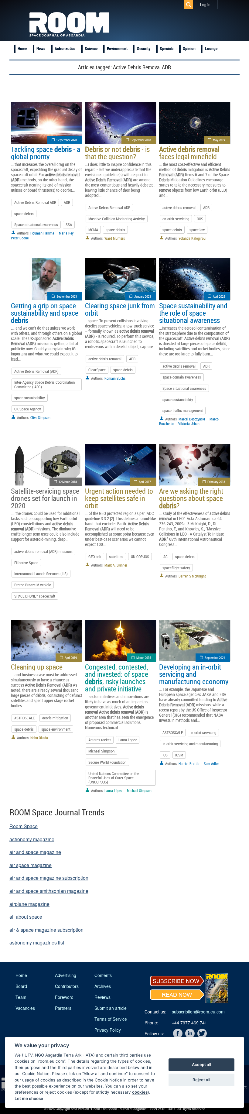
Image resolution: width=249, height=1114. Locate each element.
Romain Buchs (114, 378)
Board (21, 986)
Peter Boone (20, 237)
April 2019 (71, 657)
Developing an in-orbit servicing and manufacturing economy (193, 674)
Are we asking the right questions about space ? (191, 498)
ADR (67, 202)
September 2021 (215, 657)
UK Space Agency (27, 409)
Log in (205, 4)
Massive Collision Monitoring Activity (116, 218)
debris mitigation (55, 718)
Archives (102, 986)
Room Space (23, 826)
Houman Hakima (42, 233)
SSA (69, 224)
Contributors (67, 986)
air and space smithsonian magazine (48, 890)
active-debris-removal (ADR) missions (43, 551)
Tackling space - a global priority (45, 153)
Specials (166, 48)
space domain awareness (181, 377)
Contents (103, 975)
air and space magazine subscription (48, 877)
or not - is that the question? (117, 153)
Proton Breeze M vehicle (32, 585)
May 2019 (219, 140)
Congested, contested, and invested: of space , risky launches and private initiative (116, 677)
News (40, 48)
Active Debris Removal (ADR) (36, 371)
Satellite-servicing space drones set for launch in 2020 (45, 498)
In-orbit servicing (203, 732)
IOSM (179, 755)
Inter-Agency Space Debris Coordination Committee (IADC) (44, 384)
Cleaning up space (37, 666)
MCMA (93, 229)
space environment (55, 729)
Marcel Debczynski (192, 418)
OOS (200, 218)
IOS (165, 755)
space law (197, 229)
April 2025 (219, 296)
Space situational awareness (36, 224)
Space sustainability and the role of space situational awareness (193, 313)
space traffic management (182, 410)
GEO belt (94, 556)
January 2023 (142, 296)
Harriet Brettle (189, 763)
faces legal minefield (189, 153)
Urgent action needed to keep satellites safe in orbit (119, 498)
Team (20, 997)
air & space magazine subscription (46, 929)
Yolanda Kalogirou (192, 238)
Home (22, 48)
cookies (140, 1092)
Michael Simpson (101, 751)
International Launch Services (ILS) (41, 573)
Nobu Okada (39, 737)
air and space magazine (35, 851)
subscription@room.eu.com (198, 1012)
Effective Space (26, 562)
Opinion (189, 48)
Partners (63, 1008)
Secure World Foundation (107, 762)
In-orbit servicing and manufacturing (190, 743)
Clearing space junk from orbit (120, 309)
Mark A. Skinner (115, 565)
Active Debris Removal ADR (35, 202)
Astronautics (65, 48)
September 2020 (66, 140)
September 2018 (141, 140)
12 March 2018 (68, 481)
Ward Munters (114, 238)
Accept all (201, 1064)
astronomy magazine (31, 839)
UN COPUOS (140, 556)
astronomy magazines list (36, 942)
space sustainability (29, 397)
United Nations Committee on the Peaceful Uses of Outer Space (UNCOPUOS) (113, 778)
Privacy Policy (107, 1029)
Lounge (211, 48)
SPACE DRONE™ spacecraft (34, 596)
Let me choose (29, 1098)
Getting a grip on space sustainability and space (44, 313)
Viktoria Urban (189, 423)
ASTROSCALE (24, 718)
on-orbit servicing (175, 218)
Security (143, 48)
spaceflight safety (176, 568)
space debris (24, 213)
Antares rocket (99, 739)
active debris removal (179, 207)
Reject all (201, 1079)
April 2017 (145, 481)
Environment (117, 48)
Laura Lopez (127, 739)
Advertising (65, 975)
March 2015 (143, 657)
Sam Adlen (211, 763)
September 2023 (66, 296)
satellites (116, 556)
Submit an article (110, 1008)
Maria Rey (66, 233)
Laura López (113, 790)
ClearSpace (97, 369)
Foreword (64, 997)
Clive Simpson (40, 417)
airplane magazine (29, 903)
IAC (165, 556)
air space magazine (30, 865)
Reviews (102, 997)
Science (91, 48)
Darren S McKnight (192, 576)
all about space (25, 916)
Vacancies (25, 1008)
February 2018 (216, 481)
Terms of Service (110, 1018)
